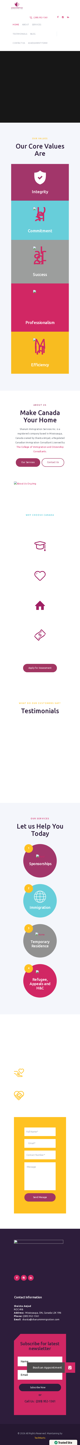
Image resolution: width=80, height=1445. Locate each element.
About (25, 24)
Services (36, 24)
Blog (33, 34)
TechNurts (39, 1438)
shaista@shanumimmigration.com (41, 1319)
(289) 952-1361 (40, 17)
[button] (70, 1367)
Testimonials (20, 34)
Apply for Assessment (40, 668)
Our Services (28, 462)
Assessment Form (37, 43)
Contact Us (19, 43)
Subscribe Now (38, 1387)
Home (16, 24)
